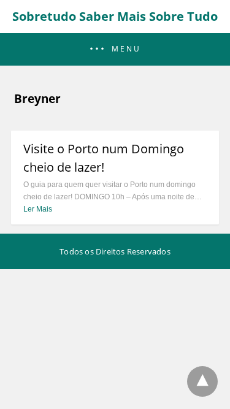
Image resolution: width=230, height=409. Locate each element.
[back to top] (202, 381)
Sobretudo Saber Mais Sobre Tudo (115, 16)
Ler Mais (37, 209)
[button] (115, 49)
